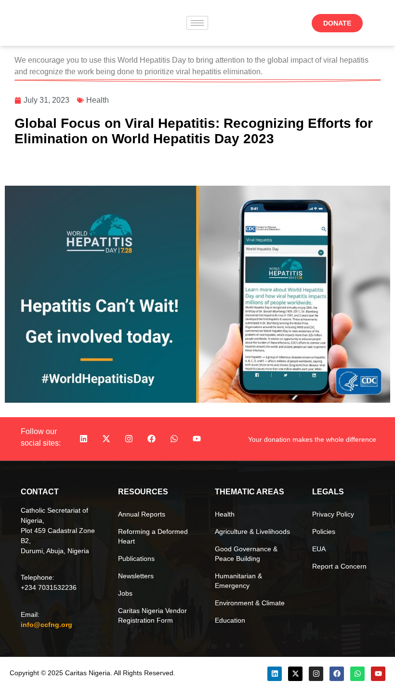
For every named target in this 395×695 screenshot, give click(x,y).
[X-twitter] (106, 439)
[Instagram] (129, 439)
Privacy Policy (333, 514)
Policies (323, 531)
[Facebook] (152, 439)
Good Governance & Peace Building (246, 553)
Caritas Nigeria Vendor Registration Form (152, 615)
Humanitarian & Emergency (238, 580)
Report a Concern (339, 566)
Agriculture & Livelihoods (252, 531)
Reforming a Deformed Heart (153, 536)
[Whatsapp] (174, 439)
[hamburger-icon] (197, 23)
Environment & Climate (250, 603)
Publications (136, 558)
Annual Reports (141, 514)
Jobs (125, 593)
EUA (319, 549)
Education (230, 620)
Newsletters (136, 576)
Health (97, 100)
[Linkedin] (84, 439)
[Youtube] (197, 439)
